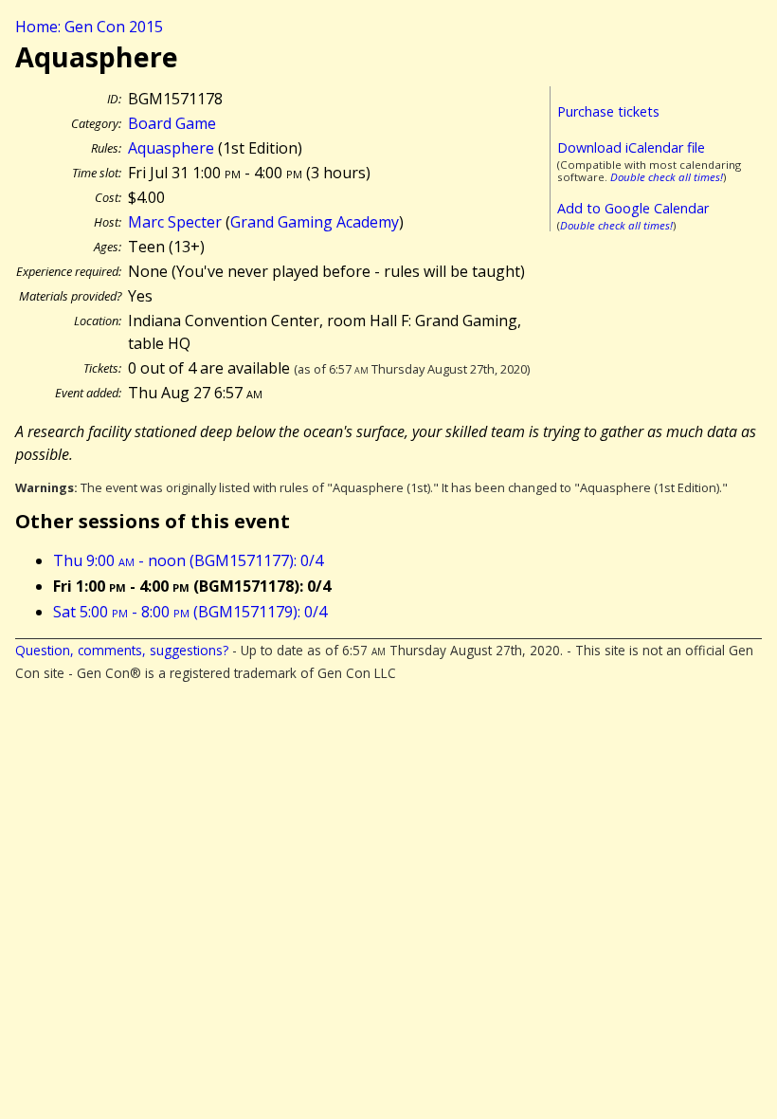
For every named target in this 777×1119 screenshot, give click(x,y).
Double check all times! (666, 177)
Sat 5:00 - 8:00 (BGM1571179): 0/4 (190, 611)
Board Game (172, 123)
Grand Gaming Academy (314, 221)
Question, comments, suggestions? (121, 650)
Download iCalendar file (631, 147)
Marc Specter (175, 221)
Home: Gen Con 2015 (89, 26)
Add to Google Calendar (633, 208)
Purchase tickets (608, 111)
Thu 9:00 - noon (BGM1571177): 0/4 (188, 560)
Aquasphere (171, 148)
